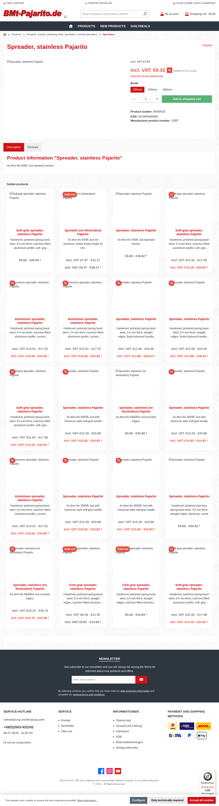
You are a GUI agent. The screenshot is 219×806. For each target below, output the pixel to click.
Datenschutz (123, 720)
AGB (119, 736)
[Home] (70, 26)
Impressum (122, 731)
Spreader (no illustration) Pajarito (83, 232)
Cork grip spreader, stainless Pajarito (83, 586)
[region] (65, 96)
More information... (87, 800)
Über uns (66, 731)
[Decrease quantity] (134, 99)
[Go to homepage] (32, 14)
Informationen (126, 711)
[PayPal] (189, 735)
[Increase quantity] (157, 99)
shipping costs (93, 780)
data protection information (135, 691)
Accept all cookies (202, 800)
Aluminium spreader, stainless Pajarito (30, 321)
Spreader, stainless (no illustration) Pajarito (136, 409)
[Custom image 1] (186, 726)
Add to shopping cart (187, 99)
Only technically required (167, 800)
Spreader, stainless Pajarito (136, 230)
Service (65, 711)
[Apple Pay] (202, 735)
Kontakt (65, 720)
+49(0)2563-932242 (18, 727)
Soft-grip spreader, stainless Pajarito (30, 232)
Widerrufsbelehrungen (129, 742)
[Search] (145, 14)
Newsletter (67, 725)
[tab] (13, 147)
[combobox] (110, 14)
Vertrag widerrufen (127, 747)
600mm (167, 89)
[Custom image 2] (203, 726)
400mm (152, 89)
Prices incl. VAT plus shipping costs (147, 76)
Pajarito (207, 45)
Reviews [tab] (33, 147)
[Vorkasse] (175, 735)
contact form (23, 742)
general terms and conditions (89, 694)
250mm (137, 89)
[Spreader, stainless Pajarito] (65, 96)
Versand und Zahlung (129, 725)
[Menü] (213, 772)
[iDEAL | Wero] (173, 726)
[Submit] (141, 680)
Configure (138, 800)
